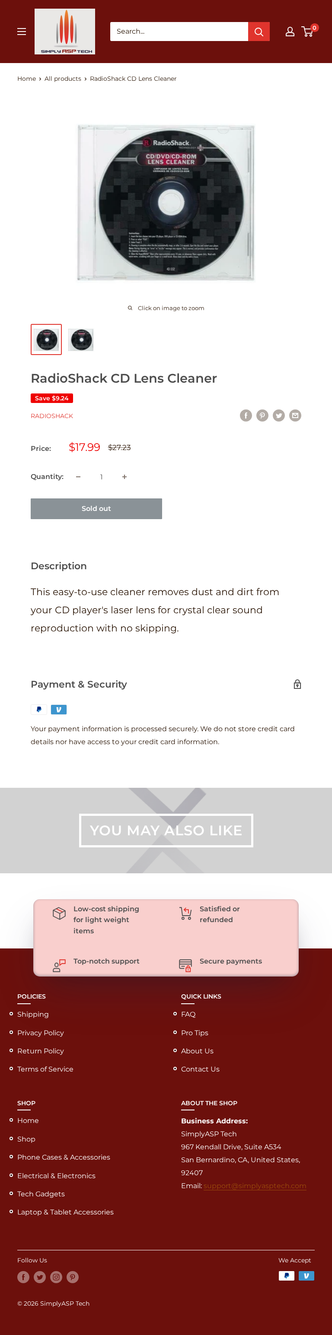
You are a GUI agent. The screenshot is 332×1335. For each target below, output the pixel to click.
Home (26, 78)
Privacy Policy (40, 1033)
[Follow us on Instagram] (56, 1277)
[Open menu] (21, 31)
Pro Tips (194, 1033)
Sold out (96, 508)
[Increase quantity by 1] (124, 477)
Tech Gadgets (41, 1194)
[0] (307, 31)
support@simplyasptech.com (255, 1186)
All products (63, 78)
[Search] (259, 31)
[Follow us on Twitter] (40, 1277)
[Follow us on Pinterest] (73, 1277)
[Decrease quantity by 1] (78, 477)
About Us (197, 1051)
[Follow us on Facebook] (23, 1277)
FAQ (188, 1014)
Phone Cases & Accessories (63, 1157)
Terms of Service (45, 1069)
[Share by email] (295, 415)
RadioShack (52, 416)
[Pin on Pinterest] (262, 415)
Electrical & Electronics (56, 1176)
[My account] (290, 31)
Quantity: (47, 476)
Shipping (33, 1014)
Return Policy (40, 1051)
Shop (26, 1139)
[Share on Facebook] (246, 415)
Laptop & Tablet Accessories (65, 1212)
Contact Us (200, 1069)
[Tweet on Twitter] (279, 415)
